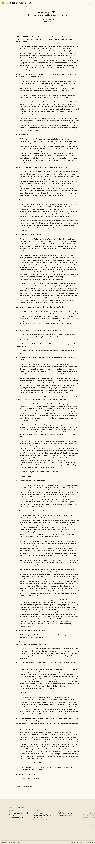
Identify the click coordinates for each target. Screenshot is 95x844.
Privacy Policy (4, 842)
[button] (92, 827)
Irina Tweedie (48, 19)
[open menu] (89, 2)
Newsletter (18, 842)
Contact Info (12, 842)
